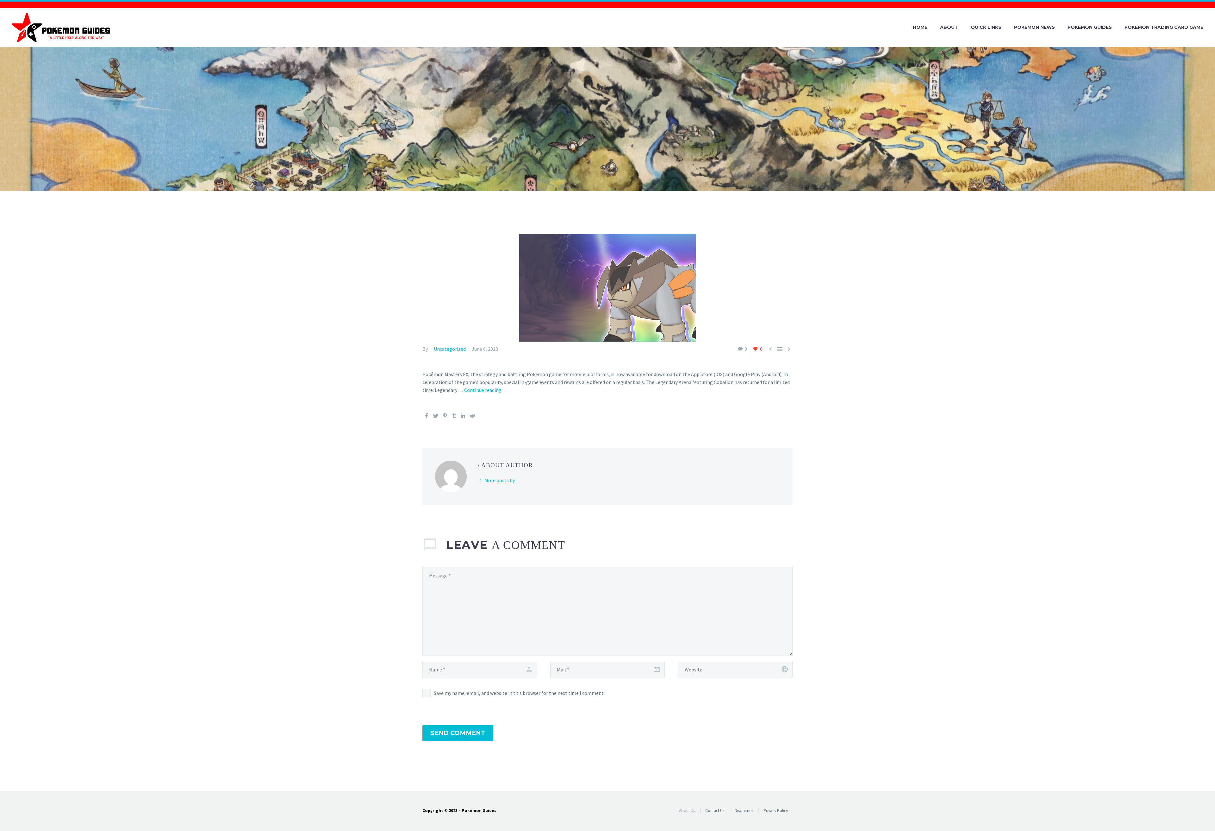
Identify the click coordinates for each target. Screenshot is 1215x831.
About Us (687, 810)
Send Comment (457, 733)
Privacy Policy (775, 810)
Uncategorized (450, 349)
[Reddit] (472, 415)
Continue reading (483, 390)
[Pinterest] (444, 415)
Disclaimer (744, 810)
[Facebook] (426, 415)
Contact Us (714, 810)
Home (920, 27)
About (949, 27)
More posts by (499, 480)
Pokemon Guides (1090, 27)
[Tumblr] (454, 415)
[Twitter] (435, 415)
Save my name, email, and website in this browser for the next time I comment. (519, 693)
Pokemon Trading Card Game (1164, 27)
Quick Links (986, 27)
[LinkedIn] (463, 415)
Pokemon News (1034, 27)
